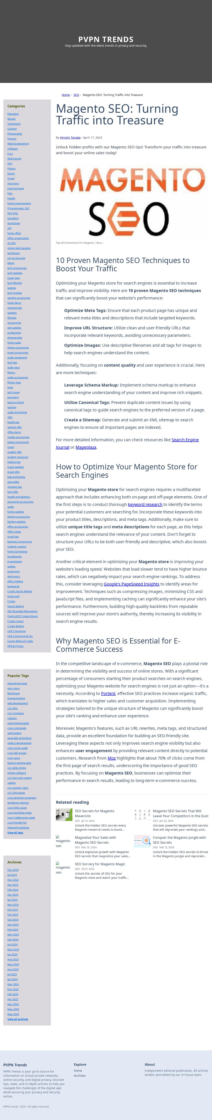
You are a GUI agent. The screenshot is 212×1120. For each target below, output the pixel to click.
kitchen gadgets (16, 522)
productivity (14, 333)
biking (10, 263)
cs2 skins (12, 708)
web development (17, 703)
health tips (13, 422)
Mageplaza (86, 447)
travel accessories (17, 352)
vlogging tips (14, 487)
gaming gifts (14, 427)
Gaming (12, 129)
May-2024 (13, 964)
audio (10, 507)
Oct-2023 (12, 910)
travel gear (13, 278)
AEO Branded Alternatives (22, 611)
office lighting (15, 581)
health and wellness (18, 497)
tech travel (13, 392)
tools (10, 387)
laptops (11, 288)
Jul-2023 (12, 974)
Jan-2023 (12, 900)
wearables (13, 482)
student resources (17, 457)
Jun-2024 (12, 944)
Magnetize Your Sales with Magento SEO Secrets (95, 840)
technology (13, 223)
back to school (15, 402)
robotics (12, 718)
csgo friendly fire (17, 822)
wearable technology (19, 738)
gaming (11, 407)
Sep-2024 (12, 939)
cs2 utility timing (16, 768)
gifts (9, 417)
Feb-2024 (12, 890)
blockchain (13, 693)
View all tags (15, 832)
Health (11, 198)
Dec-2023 (13, 870)
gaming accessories (18, 298)
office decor (14, 432)
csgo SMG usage (17, 808)
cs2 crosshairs (15, 713)
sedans (11, 783)
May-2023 (13, 949)
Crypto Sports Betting (19, 591)
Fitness (11, 168)
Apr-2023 (12, 885)
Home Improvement (19, 203)
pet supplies (14, 328)
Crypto (11, 601)
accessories (14, 323)
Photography (14, 134)
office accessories (17, 526)
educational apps (17, 683)
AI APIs (11, 243)
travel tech (13, 571)
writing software (16, 773)
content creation (16, 546)
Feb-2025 (12, 994)
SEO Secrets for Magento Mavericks (94, 813)
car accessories (16, 258)
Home (66, 95)
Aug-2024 (13, 969)
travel (10, 447)
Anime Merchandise (19, 248)
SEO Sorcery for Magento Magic (100, 864)
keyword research (145, 504)
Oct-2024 (12, 914)
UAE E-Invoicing (16, 631)
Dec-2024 (13, 989)
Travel (10, 178)
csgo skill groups (16, 753)
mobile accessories (18, 437)
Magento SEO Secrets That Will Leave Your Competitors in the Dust (180, 813)
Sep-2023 (12, 919)
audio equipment (17, 357)
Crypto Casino (15, 621)
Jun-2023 (12, 954)
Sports (11, 173)
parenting (13, 397)
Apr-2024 (12, 895)
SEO (76, 95)
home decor (14, 303)
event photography (18, 723)
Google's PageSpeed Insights (131, 584)
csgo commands (16, 728)
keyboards (13, 586)
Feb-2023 (12, 929)
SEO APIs (12, 213)
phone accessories (18, 347)
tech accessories (17, 268)
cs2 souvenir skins (17, 788)
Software (12, 148)
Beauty (11, 119)
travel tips (13, 536)
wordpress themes (18, 803)
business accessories (19, 541)
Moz (112, 758)
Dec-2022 (13, 880)
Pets (9, 193)
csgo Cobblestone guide (21, 817)
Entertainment (15, 188)
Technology (13, 124)
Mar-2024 (13, 984)
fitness (11, 372)
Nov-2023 (13, 924)
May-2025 (13, 1014)
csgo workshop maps (19, 813)
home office (14, 233)
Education (13, 114)
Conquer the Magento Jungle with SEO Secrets (179, 840)
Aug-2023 (13, 959)
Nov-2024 (13, 905)
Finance (11, 139)
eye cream (13, 688)
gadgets (12, 313)
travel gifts (13, 472)
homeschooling (16, 698)
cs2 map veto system (19, 778)
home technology (17, 551)
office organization (18, 238)
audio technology (17, 412)
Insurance (13, 183)
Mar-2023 (13, 934)
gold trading (14, 733)
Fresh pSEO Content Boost (22, 616)
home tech (13, 596)
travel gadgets (15, 467)
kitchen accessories (18, 517)
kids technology (16, 477)
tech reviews (14, 293)
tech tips (12, 362)
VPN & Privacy (15, 646)
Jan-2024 (12, 979)
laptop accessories (18, 442)
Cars (10, 153)
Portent (108, 693)
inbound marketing (18, 827)
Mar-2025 (13, 1004)
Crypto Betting (15, 626)
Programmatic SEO (18, 208)
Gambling (13, 218)
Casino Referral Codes (20, 641)
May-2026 (13, 1009)
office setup (14, 531)
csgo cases (13, 758)
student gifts (14, 452)
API (9, 228)
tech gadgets (14, 273)
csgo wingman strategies (21, 798)
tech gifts (12, 492)
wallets (11, 566)
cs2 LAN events (16, 793)
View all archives (17, 1019)
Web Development (18, 143)
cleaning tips (14, 308)
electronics (13, 576)
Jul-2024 (12, 875)
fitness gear (14, 382)
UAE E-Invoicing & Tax (20, 636)
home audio (14, 342)
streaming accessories (20, 502)
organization (14, 561)
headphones (14, 556)
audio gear (13, 367)
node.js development (19, 743)
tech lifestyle (14, 283)
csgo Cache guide (17, 748)
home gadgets (15, 512)
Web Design (14, 158)
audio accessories (17, 377)
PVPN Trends (106, 39)
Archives (80, 1076)
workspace (13, 253)
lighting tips (14, 462)
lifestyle (11, 318)
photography (14, 337)
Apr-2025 (12, 999)
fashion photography (19, 763)
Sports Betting (15, 606)
